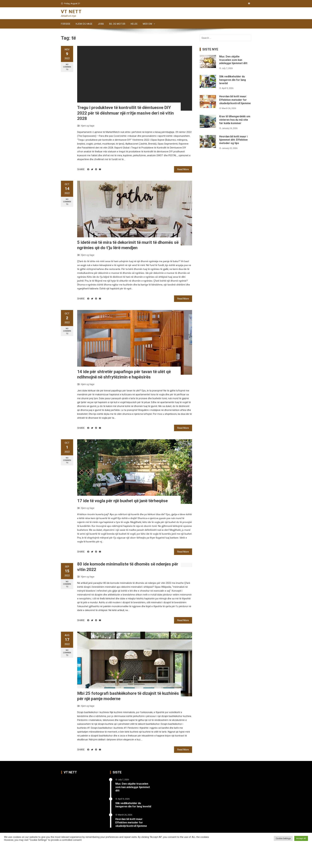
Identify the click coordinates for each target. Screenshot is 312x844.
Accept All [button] (301, 838)
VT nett (71, 11)
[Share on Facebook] (88, 169)
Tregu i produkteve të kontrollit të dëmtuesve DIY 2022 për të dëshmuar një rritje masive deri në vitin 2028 (125, 113)
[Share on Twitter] (92, 169)
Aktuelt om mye (68, 16)
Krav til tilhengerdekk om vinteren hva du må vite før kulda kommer (234, 120)
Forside (66, 24)
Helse (134, 24)
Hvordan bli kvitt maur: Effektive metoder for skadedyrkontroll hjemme (235, 100)
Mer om (147, 24)
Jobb (101, 24)
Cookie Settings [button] (283, 838)
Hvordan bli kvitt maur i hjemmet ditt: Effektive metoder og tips (233, 140)
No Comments (67, 67)
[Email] (100, 169)
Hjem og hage (84, 24)
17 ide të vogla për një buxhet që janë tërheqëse (122, 500)
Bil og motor (117, 24)
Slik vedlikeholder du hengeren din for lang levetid (232, 80)
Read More (183, 169)
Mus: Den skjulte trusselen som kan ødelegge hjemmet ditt (233, 60)
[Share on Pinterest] (96, 169)
